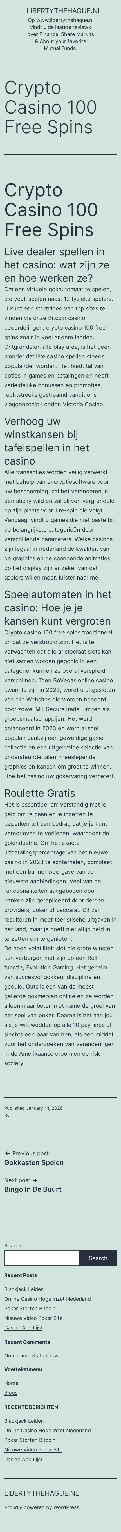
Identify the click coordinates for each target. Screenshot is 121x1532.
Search (12, 1246)
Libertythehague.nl (64, 11)
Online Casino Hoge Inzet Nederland (47, 1299)
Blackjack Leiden (24, 1289)
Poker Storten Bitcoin (30, 1308)
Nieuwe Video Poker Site (33, 1318)
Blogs (10, 1393)
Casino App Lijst (23, 1328)
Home (11, 1383)
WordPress (66, 1507)
